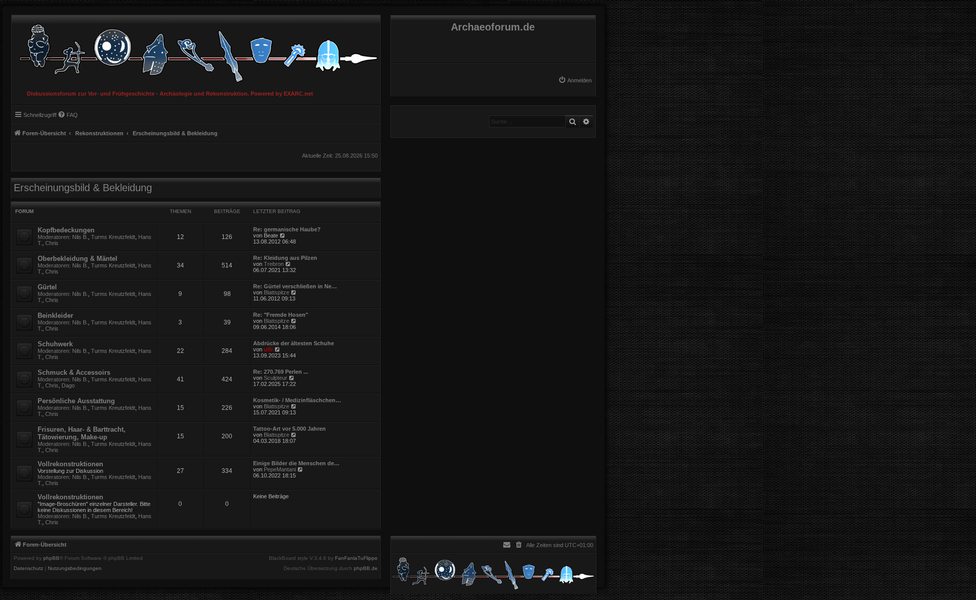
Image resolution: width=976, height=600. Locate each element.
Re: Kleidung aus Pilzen (285, 258)
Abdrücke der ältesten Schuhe (293, 343)
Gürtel (47, 287)
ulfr (268, 349)
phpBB (51, 558)
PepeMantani (280, 469)
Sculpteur (275, 378)
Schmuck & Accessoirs (74, 372)
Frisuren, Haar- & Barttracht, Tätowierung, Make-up (82, 433)
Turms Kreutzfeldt (113, 237)
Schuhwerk (55, 344)
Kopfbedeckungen (66, 230)
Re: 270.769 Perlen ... (280, 372)
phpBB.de (366, 568)
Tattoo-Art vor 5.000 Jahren (289, 429)
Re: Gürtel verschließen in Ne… (295, 286)
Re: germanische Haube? (287, 229)
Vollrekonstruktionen (70, 464)
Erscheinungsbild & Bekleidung (83, 187)
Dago (68, 385)
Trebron (274, 264)
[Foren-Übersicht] (196, 50)
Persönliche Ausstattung (76, 401)
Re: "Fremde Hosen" (280, 315)
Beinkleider (55, 315)
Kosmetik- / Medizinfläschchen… (297, 400)
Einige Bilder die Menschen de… (296, 463)
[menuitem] (575, 80)
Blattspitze (276, 292)
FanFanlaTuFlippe (356, 558)
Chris (51, 243)
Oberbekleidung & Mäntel (77, 258)
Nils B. (80, 237)
